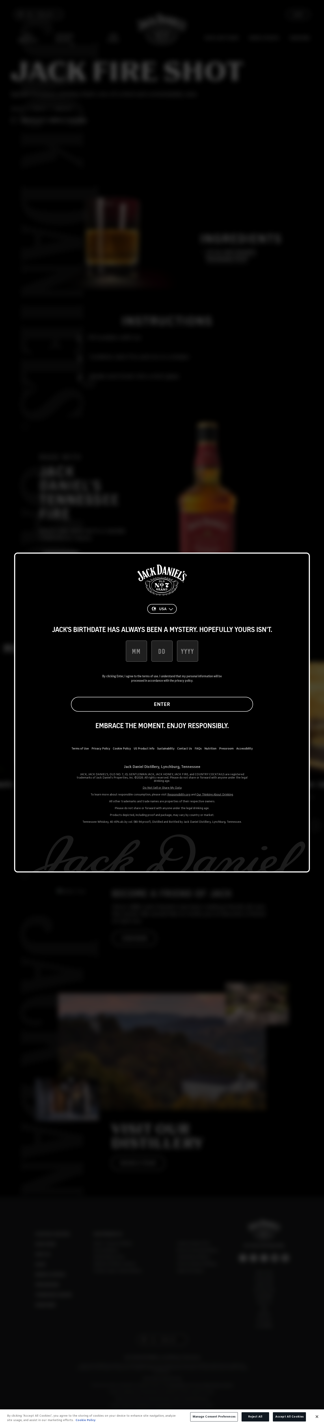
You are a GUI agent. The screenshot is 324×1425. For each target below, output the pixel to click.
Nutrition (210, 749)
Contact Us (184, 749)
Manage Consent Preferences (214, 1417)
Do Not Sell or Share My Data (162, 788)
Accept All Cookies (289, 1417)
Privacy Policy (100, 749)
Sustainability (166, 749)
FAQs (198, 749)
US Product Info (144, 749)
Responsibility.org (178, 795)
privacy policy (183, 681)
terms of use (150, 676)
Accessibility (244, 749)
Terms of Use (80, 749)
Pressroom (226, 749)
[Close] (317, 1416)
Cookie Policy (122, 749)
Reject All (255, 1417)
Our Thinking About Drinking (214, 795)
